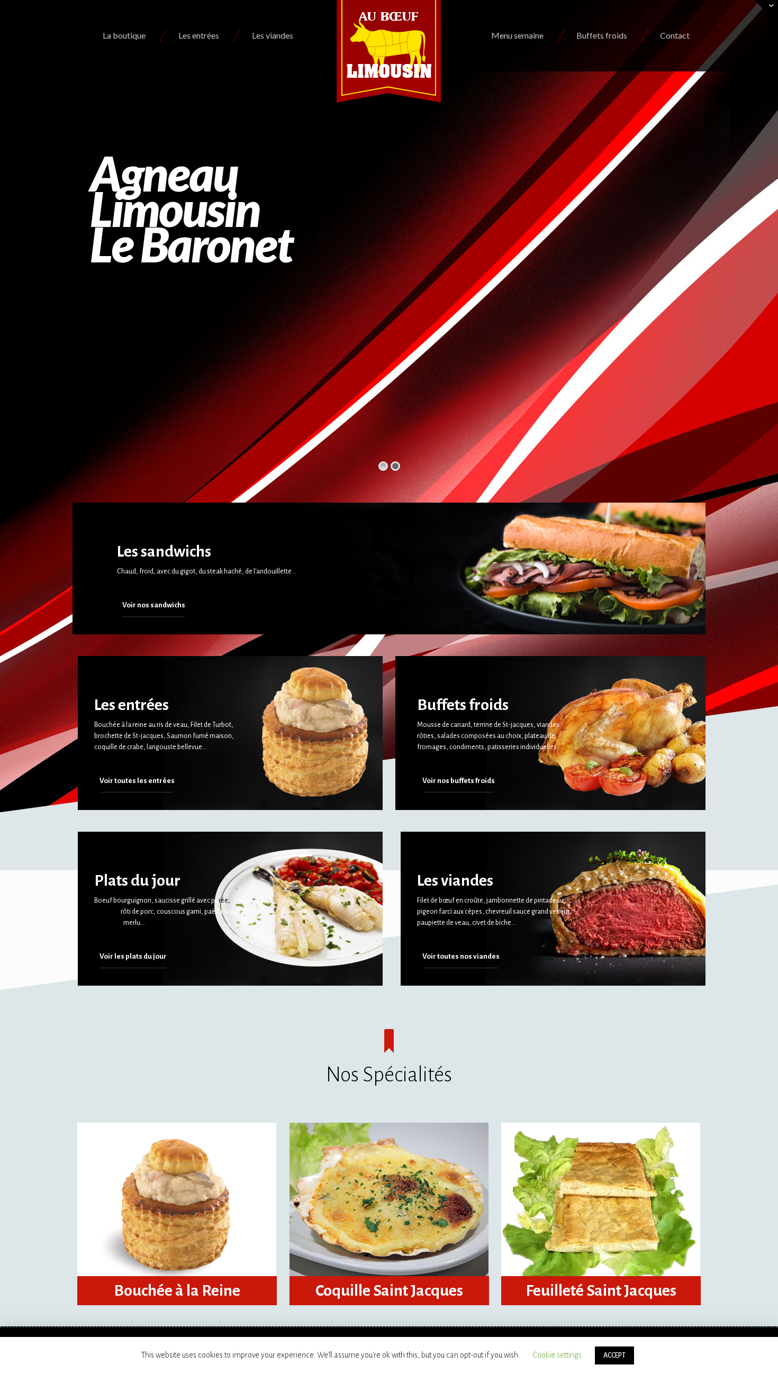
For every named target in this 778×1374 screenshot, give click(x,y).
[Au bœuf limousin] (389, 51)
